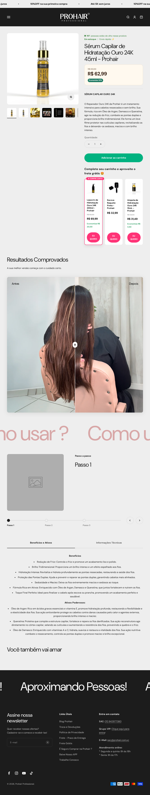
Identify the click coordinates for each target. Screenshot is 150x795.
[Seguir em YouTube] (24, 773)
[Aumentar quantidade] (101, 144)
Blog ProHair (66, 721)
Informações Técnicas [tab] (109, 542)
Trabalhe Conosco (69, 759)
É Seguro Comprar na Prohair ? (75, 748)
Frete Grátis (65, 743)
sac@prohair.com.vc (118, 740)
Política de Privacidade (71, 732)
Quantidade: (91, 137)
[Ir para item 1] (11, 113)
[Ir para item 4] (47, 113)
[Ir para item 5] (58, 113)
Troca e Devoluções (69, 727)
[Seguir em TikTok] (31, 773)
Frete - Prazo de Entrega (72, 737)
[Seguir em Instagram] (16, 773)
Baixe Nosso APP (68, 754)
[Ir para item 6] (70, 113)
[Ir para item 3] (35, 113)
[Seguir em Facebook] (9, 773)
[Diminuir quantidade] (89, 144)
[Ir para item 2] (23, 113)
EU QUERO (93, 237)
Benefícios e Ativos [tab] (41, 542)
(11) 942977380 (113, 721)
